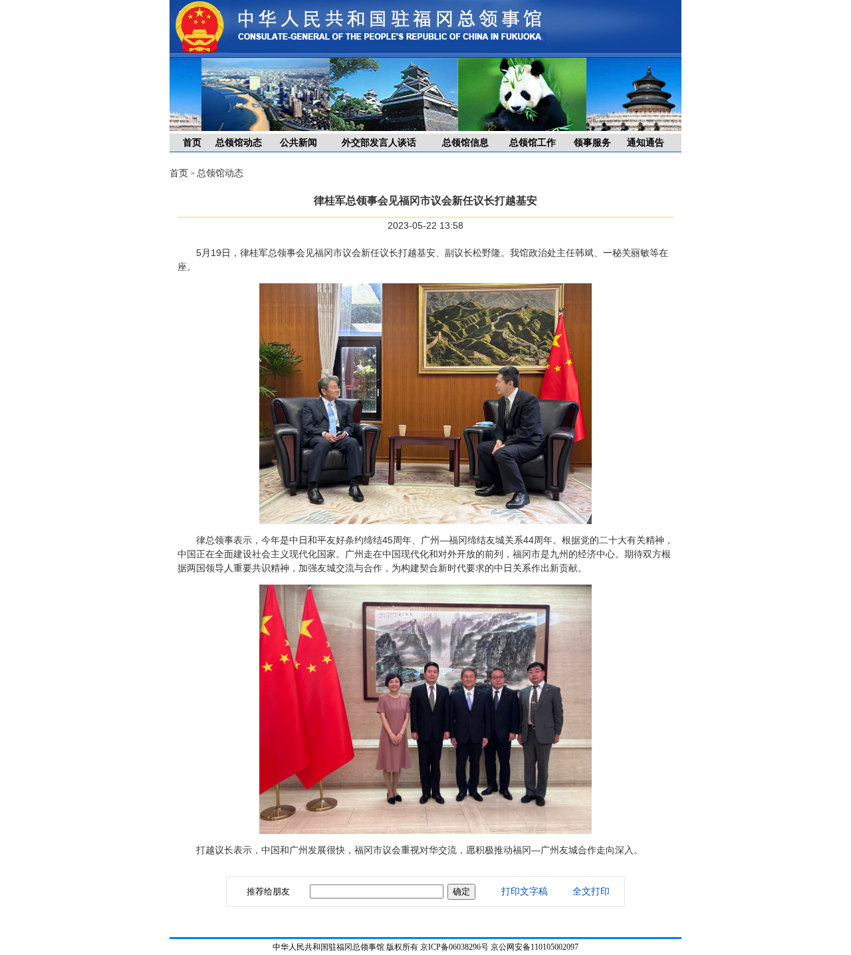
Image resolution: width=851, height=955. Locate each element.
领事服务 (592, 143)
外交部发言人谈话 (379, 143)
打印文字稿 (524, 891)
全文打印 (591, 891)
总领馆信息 (465, 143)
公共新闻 (298, 143)
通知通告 (645, 143)
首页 (192, 143)
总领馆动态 (238, 143)
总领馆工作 (532, 143)
